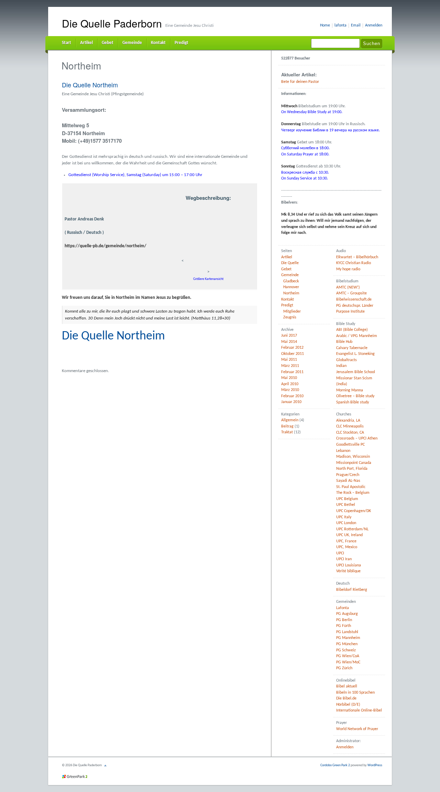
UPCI (340, 553)
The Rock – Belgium (353, 493)
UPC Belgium (347, 499)
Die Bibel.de (346, 698)
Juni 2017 (289, 336)
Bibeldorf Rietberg (351, 590)
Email (356, 25)
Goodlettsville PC (350, 445)
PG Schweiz (346, 650)
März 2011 (290, 366)
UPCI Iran (344, 559)
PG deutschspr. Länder (354, 306)
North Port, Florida (351, 469)
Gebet (107, 43)
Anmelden (373, 25)
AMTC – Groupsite (351, 293)
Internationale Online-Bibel (359, 710)
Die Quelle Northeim (90, 84)
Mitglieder (292, 312)
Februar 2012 (292, 348)
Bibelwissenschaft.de (354, 299)
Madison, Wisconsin (353, 457)
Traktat (287, 432)
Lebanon (343, 451)
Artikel (86, 43)
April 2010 (289, 384)
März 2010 (290, 390)
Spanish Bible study (352, 402)
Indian (341, 366)
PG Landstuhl (347, 632)
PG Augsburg (347, 614)
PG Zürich (344, 668)
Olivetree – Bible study (355, 396)
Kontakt (158, 43)
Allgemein (289, 420)
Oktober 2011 (292, 354)
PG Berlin (344, 620)
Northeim (291, 293)
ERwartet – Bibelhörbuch (357, 257)
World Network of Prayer (357, 729)
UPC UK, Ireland (349, 535)
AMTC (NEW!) (348, 287)
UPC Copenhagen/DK (353, 511)
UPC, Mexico (346, 547)
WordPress (374, 765)
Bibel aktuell (346, 686)
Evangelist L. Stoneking (355, 354)
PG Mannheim (348, 638)
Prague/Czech (347, 475)
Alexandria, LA (348, 421)
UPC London (346, 523)
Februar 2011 (292, 372)
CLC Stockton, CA (350, 433)
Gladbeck (291, 281)
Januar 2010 (291, 402)
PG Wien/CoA (347, 656)
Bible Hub (344, 342)
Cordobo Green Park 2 (335, 765)
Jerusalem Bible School (355, 372)
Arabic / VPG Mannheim (356, 336)
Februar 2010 (292, 396)
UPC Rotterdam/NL (352, 529)
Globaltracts (346, 360)
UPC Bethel (345, 505)
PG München (347, 644)
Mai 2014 (289, 342)
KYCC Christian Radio (353, 263)
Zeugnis (289, 317)
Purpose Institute (350, 312)
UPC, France (346, 541)
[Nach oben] (106, 765)
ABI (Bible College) (352, 330)
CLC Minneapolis (350, 426)
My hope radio (348, 269)
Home (325, 25)
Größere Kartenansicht (208, 279)
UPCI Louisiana (348, 565)
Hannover (291, 287)
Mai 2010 (289, 378)
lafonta (340, 25)
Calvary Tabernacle (351, 348)
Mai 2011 (289, 360)
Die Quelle (290, 263)
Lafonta (342, 608)
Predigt (181, 43)
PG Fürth (343, 626)
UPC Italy (343, 517)
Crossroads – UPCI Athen (356, 438)
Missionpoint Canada (353, 463)
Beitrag (287, 426)
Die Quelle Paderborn (112, 23)
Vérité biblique (348, 571)
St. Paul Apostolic (350, 487)
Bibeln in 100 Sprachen (355, 693)
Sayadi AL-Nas (348, 481)
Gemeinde (132, 43)
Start (66, 43)
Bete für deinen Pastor (300, 82)
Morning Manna (349, 390)
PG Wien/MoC (348, 662)
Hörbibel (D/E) (348, 705)
